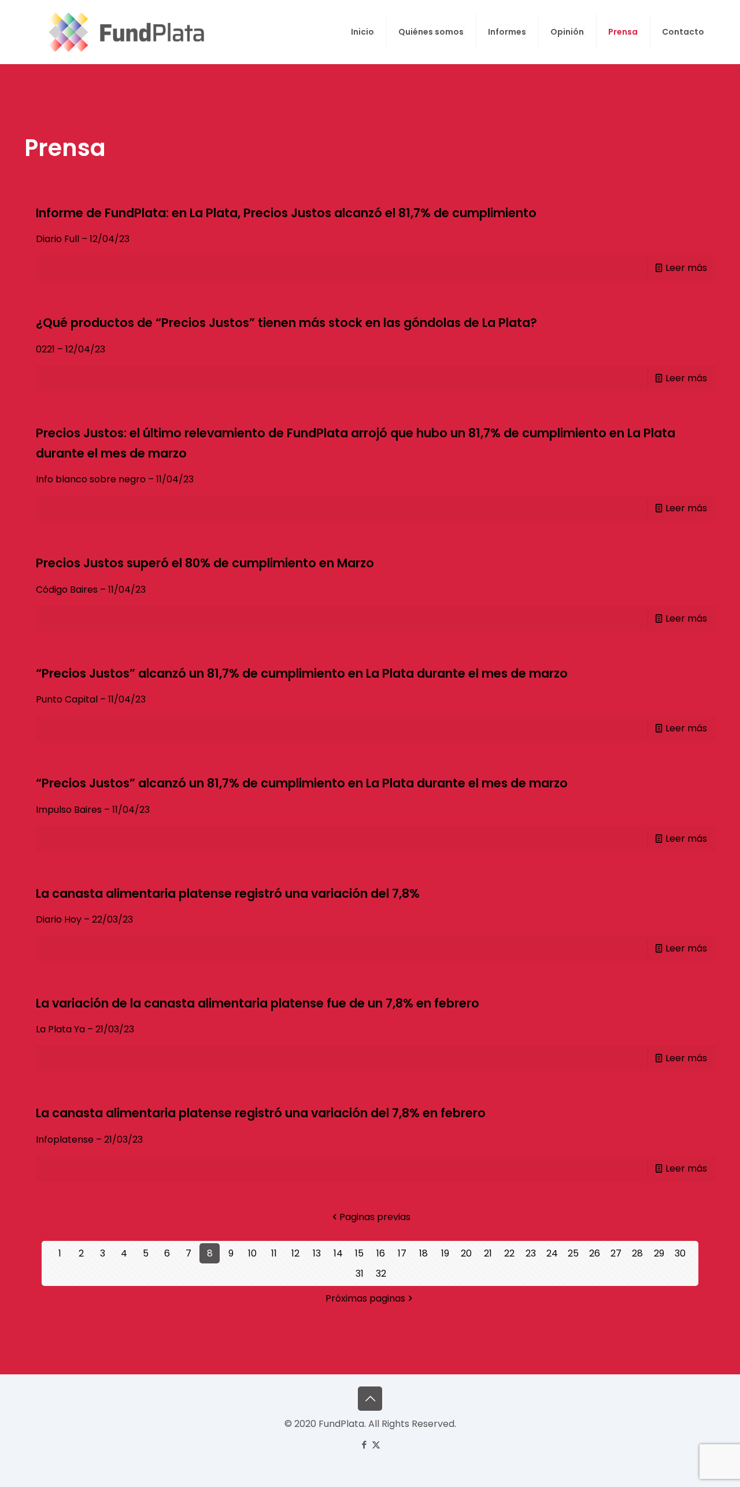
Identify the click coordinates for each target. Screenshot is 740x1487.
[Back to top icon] (370, 1398)
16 (380, 1253)
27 (615, 1253)
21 (488, 1253)
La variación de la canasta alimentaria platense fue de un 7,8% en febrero (257, 1003)
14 (338, 1253)
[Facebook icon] (364, 1444)
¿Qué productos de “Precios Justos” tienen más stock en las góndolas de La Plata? (286, 322)
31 (360, 1273)
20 (466, 1253)
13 (317, 1253)
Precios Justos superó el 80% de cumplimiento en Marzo (205, 563)
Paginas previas (374, 1217)
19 (445, 1253)
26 (594, 1253)
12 (295, 1253)
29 (659, 1253)
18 (423, 1253)
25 (573, 1253)
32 (381, 1273)
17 (402, 1253)
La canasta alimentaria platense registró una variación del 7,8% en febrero (261, 1113)
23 (531, 1253)
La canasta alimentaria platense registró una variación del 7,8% (228, 893)
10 (252, 1253)
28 (637, 1253)
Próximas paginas (365, 1298)
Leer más (686, 267)
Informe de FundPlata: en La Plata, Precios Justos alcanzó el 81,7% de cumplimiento (286, 213)
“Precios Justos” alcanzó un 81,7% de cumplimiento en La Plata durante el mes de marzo (302, 673)
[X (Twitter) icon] (376, 1444)
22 (509, 1253)
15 (359, 1253)
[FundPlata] (124, 32)
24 (552, 1253)
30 (680, 1253)
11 (274, 1253)
